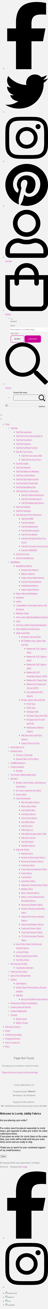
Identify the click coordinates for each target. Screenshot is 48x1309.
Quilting (14, 979)
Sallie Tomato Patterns (30, 589)
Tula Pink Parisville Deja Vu (31, 499)
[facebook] (26, 68)
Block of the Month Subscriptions (34, 999)
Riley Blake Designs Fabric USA (33, 834)
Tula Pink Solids (22, 463)
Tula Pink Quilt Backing (24, 558)
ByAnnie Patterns (28, 574)
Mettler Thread (22, 1023)
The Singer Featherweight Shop (23, 775)
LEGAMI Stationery (18, 763)
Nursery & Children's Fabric (32, 905)
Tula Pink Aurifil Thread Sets (27, 483)
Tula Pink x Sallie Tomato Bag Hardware (31, 625)
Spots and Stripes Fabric (31, 928)
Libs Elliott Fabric (28, 822)
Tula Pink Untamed (23, 467)
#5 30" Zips (31, 704)
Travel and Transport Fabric (32, 932)
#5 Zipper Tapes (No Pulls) (37, 716)
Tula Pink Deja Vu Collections (27, 491)
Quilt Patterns (21, 983)
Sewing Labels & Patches (21, 1007)
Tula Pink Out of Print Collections (28, 515)
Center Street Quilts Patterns (32, 578)
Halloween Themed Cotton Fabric (34, 885)
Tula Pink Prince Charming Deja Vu (29, 436)
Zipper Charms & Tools (30, 743)
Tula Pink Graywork (23, 444)
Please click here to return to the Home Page (20, 1072)
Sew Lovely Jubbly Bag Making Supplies (32, 617)
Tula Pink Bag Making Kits (26, 487)
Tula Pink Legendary (24, 432)
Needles (19, 771)
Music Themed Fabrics (30, 893)
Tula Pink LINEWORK (29, 550)
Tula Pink (14, 428)
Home (7, 1031)
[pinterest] (26, 206)
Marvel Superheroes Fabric (27, 956)
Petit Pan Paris (27, 826)
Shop (7, 424)
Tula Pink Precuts (22, 554)
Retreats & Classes (13, 1027)
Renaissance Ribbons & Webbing (24, 1003)
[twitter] (26, 112)
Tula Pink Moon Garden (30, 530)
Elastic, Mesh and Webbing (26, 593)
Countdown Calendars (25, 968)
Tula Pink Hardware (23, 511)
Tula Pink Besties (28, 522)
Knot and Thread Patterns (31, 582)
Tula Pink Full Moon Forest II (27, 448)
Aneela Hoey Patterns (30, 570)
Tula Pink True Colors (24, 452)
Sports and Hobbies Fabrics (32, 924)
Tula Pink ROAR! (27, 519)
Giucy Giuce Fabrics (29, 818)
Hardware (20, 597)
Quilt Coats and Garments (21, 975)
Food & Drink (26, 877)
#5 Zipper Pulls (33, 712)
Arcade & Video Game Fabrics (33, 857)
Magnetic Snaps (22, 613)
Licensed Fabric (22, 952)
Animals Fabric (27, 853)
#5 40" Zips (31, 708)
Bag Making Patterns (24, 566)
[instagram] (26, 161)
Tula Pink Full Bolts (23, 507)
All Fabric (14, 779)
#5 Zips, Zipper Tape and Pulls (33, 700)
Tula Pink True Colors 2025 (31, 456)
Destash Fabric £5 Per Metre (27, 759)
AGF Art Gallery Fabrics (30, 802)
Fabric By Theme (22, 849)
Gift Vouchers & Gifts (19, 964)
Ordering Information (13, 1035)
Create (24, 1167)
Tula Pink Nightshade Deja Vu (32, 503)
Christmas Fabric (28, 865)
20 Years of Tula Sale (24, 755)
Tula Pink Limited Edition (25, 475)
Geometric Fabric (28, 881)
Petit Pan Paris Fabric (19, 972)
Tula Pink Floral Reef (24, 440)
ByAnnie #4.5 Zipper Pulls (37, 680)
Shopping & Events (12, 1038)
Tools (18, 621)
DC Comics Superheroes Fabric (28, 790)
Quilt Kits (19, 995)
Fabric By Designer (23, 798)
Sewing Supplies (17, 767)
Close (3, 1156)
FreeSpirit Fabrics (28, 814)
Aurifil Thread (21, 1019)
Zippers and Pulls (23, 633)
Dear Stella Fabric (28, 810)
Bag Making (15, 562)
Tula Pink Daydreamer (29, 526)
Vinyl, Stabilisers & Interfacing (28, 629)
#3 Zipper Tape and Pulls (31, 637)
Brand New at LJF (17, 747)
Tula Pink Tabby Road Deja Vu (32, 495)
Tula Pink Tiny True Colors (31, 459)
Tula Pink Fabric (27, 842)
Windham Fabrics (28, 845)
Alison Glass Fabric (29, 806)
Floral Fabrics (26, 873)
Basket (17, 339)
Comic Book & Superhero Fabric (34, 869)
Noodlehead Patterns (29, 586)
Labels (18, 601)
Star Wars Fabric (22, 960)
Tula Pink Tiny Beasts (29, 534)
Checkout (32, 339)
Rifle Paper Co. (27, 830)
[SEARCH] (42, 398)
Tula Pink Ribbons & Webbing (27, 471)
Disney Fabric (21, 794)
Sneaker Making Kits (19, 1011)
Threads (14, 1015)
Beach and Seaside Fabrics (32, 861)
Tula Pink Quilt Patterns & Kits (27, 479)
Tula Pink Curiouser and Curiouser (34, 546)
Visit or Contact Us (12, 1042)
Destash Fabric (17, 751)
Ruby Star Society (28, 838)
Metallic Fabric (27, 889)
